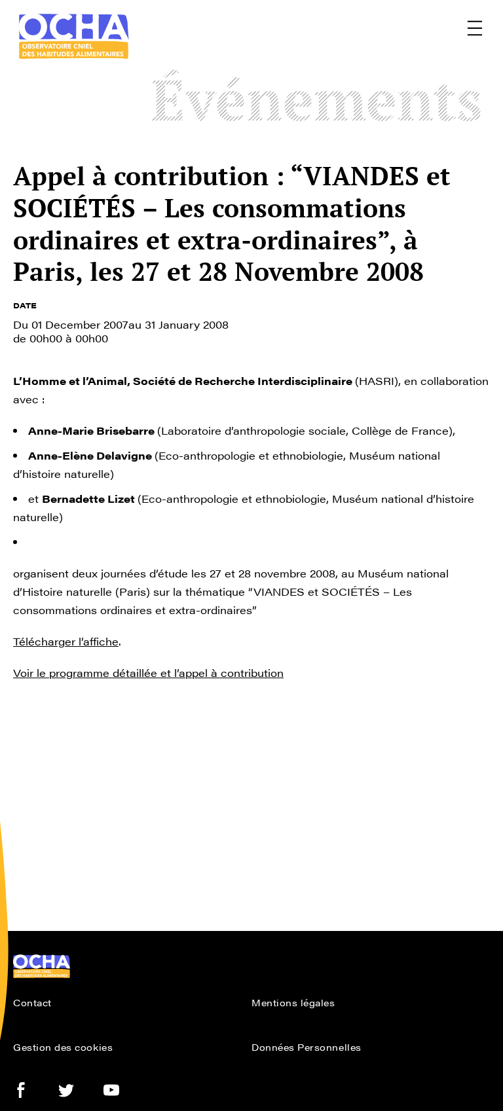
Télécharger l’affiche (66, 641)
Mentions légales (293, 1002)
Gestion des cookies (63, 1046)
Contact (32, 1002)
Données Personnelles (307, 1046)
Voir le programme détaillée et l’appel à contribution (148, 672)
